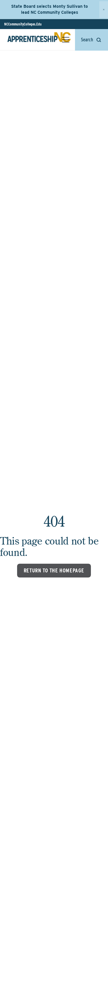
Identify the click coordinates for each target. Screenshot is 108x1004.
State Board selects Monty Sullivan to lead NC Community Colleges (49, 9)
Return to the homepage (54, 570)
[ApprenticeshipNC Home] (39, 39)
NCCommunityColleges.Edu (23, 24)
